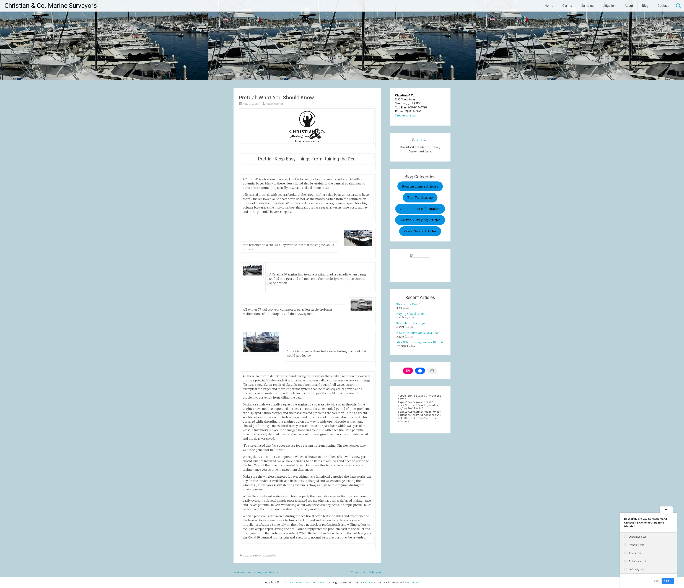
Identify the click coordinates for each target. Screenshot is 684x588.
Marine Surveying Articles (259, 555)
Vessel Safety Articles (420, 231)
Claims (567, 5)
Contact (663, 5)
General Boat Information (420, 209)
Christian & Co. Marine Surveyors (50, 5)
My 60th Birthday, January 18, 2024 (420, 342)
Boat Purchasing (420, 198)
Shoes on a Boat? (408, 304)
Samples (587, 5)
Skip (656, 580)
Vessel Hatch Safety (366, 572)
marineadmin (274, 103)
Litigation (609, 5)
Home (549, 5)
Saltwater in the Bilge (411, 323)
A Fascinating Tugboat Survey (256, 572)
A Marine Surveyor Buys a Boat (417, 333)
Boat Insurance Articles (420, 186)
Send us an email (406, 115)
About (629, 5)
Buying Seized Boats (410, 314)
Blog (645, 5)
